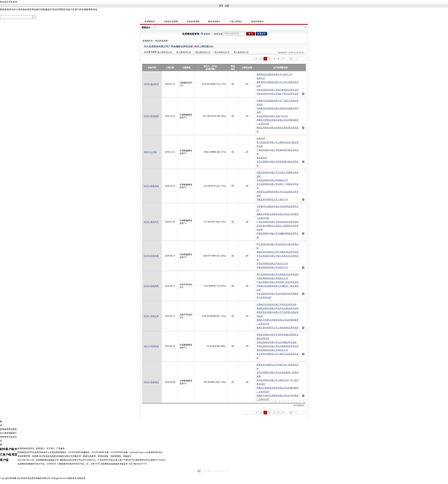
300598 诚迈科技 (151, 84)
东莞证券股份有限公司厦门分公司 (272, 116)
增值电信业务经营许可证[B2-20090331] (77, 460)
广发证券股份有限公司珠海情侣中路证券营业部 (278, 152)
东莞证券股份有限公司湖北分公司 (272, 350)
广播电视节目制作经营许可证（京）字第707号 (78, 464)
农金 (95, 9)
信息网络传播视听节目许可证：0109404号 (37, 464)
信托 (57, 9)
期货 (29, 9)
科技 (81, 9)
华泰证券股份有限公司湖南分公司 (272, 180)
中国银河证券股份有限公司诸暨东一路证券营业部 (278, 288)
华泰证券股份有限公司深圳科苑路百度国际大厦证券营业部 (278, 336)
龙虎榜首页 (150, 21)
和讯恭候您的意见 (26, 448)
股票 (7, 9)
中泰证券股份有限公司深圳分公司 (272, 267)
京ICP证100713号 (26, 460)
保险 (43, 9)
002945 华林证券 (151, 316)
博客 (91, 9)
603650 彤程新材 (151, 256)
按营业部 (218, 34)
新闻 (2, 9)
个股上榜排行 (236, 21)
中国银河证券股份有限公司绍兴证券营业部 (276, 304)
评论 (11, 9)
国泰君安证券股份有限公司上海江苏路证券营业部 (278, 84)
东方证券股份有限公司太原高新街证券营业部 (278, 274)
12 (291, 58)
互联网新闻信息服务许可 (47, 460)
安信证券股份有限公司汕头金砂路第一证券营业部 (278, 374)
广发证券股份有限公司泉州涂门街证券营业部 (278, 282)
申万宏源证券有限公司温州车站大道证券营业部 (278, 246)
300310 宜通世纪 (151, 382)
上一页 (249, 58)
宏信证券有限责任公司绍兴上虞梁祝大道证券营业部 (278, 227)
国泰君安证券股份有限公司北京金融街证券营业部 (278, 194)
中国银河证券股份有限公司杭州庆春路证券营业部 (278, 110)
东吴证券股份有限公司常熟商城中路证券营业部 (278, 163)
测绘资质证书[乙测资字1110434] (150, 460)
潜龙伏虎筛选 (257, 21)
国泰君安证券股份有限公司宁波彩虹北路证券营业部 (278, 314)
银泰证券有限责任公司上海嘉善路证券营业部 (278, 327)
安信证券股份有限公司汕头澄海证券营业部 (276, 342)
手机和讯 (13, 2)
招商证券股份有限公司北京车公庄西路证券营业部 (278, 174)
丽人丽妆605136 (164, 52)
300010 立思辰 (150, 152)
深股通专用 (262, 158)
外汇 (16, 9)
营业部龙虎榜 (193, 21)
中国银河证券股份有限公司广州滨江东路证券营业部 (278, 102)
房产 (77, 9)
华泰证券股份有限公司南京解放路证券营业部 (278, 90)
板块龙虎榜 (213, 21)
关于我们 (50, 448)
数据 (48, 9)
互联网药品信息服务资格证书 (114, 464)
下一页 (301, 58)
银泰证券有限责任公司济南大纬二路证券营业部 (278, 367)
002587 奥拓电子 (151, 222)
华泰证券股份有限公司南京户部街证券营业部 (278, 93)
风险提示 (127, 456)
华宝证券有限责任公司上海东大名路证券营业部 (278, 356)
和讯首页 (4, 2)
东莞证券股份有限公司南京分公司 (272, 263)
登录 (221, 6)
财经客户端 (7, 449)
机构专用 (261, 78)
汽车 (72, 9)
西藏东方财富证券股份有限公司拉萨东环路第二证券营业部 (278, 216)
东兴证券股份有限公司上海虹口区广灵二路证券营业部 (278, 382)
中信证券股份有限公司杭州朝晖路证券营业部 (278, 346)
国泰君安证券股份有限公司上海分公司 (274, 74)
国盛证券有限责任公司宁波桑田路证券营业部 (278, 252)
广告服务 (60, 448)
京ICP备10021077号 (138, 464)
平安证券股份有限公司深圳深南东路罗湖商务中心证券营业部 (278, 295)
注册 (227, 6)
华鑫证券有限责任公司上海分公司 (272, 199)
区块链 (67, 9)
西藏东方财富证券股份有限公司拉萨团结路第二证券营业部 (278, 122)
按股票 (207, 34)
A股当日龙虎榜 (171, 21)
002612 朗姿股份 (151, 186)
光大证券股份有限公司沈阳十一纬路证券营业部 (278, 186)
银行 (38, 9)
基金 (25, 9)
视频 (86, 9)
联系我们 (40, 448)
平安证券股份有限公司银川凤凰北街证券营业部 (278, 258)
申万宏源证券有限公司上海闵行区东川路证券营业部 (278, 144)
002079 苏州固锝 (151, 116)
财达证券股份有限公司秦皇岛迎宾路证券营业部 (278, 129)
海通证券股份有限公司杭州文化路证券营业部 (278, 308)
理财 (61, 9)
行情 (52, 9)
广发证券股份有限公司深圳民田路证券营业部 (278, 222)
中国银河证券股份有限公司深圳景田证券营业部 (278, 208)
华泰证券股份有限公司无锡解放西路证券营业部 (278, 235)
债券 (20, 9)
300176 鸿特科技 (151, 346)
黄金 (34, 9)
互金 (10, 437)
